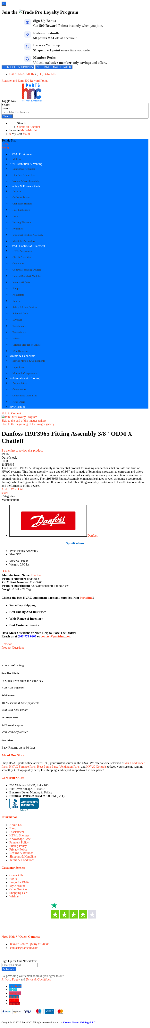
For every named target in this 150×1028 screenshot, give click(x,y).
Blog (12, 828)
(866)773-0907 (27, 636)
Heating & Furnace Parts (24, 186)
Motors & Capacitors (22, 356)
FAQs (13, 878)
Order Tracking (18, 889)
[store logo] (31, 101)
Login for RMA (19, 882)
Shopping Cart (18, 892)
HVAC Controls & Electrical (27, 246)
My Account (17, 406)
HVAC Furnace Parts (22, 766)
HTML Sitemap (19, 835)
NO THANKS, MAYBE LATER (54, 67)
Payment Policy (19, 842)
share (5, 492)
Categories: (8, 496)
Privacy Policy (18, 849)
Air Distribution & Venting (25, 164)
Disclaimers (16, 832)
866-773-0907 (19, 944)
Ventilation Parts (69, 766)
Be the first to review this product (22, 450)
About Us (15, 824)
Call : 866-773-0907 (22, 74)
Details (6, 571)
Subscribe (8, 969)
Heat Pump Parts (47, 766)
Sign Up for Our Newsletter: (19, 961)
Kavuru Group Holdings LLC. (79, 1022)
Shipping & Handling (22, 856)
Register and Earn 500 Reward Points (25, 80)
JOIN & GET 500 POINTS (18, 67)
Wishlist (14, 896)
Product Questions (13, 647)
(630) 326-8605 (46, 74)
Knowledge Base (20, 839)
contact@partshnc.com (56, 636)
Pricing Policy (18, 846)
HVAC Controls (96, 766)
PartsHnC (86, 597)
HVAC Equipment (20, 154)
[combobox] (20, 112)
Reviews (7, 644)
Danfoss (93, 535)
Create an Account (28, 126)
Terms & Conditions (21, 860)
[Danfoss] (48, 535)
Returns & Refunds (21, 853)
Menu (5, 147)
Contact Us (16, 875)
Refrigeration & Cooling (24, 378)
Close (5, 144)
